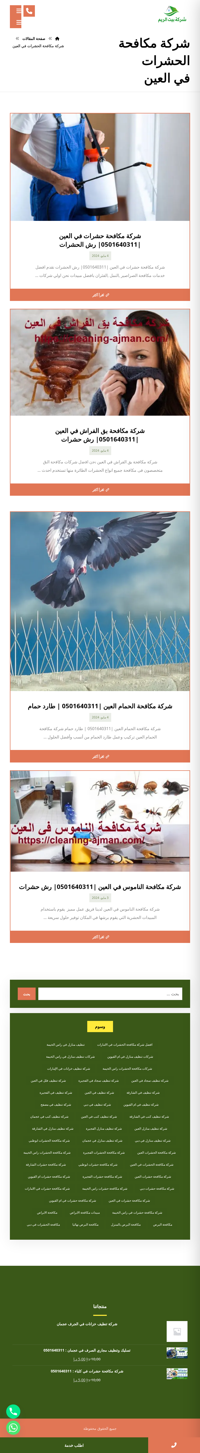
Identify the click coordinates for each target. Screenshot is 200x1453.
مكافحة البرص (162, 1224)
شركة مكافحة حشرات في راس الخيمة (137, 1212)
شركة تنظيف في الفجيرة (56, 1092)
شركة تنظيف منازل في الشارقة (52, 1128)
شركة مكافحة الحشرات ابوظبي (49, 1140)
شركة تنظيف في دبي (97, 1104)
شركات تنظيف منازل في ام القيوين (130, 1056)
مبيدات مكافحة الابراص (85, 1212)
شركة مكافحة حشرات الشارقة (46, 1164)
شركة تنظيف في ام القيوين (141, 1104)
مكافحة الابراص (47, 1212)
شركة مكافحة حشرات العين (153, 1176)
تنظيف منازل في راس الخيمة (66, 1044)
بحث (26, 993)
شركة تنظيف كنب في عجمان (49, 1116)
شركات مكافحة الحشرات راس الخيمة (127, 1068)
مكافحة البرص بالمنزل (126, 1224)
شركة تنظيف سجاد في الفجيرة (98, 1080)
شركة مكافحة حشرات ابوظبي (97, 1164)
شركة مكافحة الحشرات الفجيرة (104, 1152)
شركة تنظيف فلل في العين (48, 1080)
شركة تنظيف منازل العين (150, 1128)
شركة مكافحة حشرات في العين (129, 1200)
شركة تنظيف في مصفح (56, 1104)
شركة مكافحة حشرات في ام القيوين (72, 1200)
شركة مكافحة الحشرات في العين (151, 1164)
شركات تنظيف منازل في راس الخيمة (70, 1056)
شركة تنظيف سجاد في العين (149, 1080)
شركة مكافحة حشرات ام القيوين (49, 1176)
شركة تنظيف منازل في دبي (153, 1140)
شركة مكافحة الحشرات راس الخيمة (47, 1152)
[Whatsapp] (13, 1428)
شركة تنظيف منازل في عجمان (102, 1140)
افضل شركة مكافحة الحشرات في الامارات (124, 1044)
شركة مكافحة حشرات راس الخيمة (104, 1188)
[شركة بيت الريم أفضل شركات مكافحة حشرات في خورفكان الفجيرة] (172, 14)
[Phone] (13, 1411)
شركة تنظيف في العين (99, 1092)
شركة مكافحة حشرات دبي (157, 1188)
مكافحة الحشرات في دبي (43, 1224)
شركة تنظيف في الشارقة (143, 1092)
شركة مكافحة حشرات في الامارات (47, 1188)
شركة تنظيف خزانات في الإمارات (68, 1068)
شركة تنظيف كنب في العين (99, 1116)
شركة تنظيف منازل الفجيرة (104, 1128)
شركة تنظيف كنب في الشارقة (149, 1116)
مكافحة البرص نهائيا (85, 1224)
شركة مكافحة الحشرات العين (156, 1152)
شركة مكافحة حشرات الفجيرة (102, 1176)
